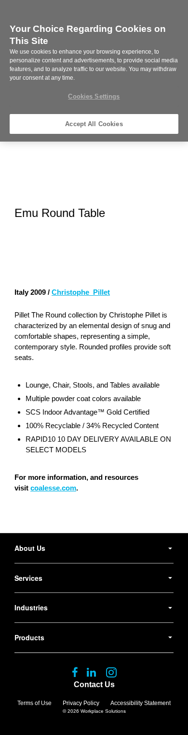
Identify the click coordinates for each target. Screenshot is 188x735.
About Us (29, 548)
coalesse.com (53, 488)
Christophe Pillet (81, 292)
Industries (31, 607)
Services (28, 578)
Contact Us (94, 684)
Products (29, 637)
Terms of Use (34, 703)
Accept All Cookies (93, 124)
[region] (94, 71)
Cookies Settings (94, 96)
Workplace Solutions (103, 711)
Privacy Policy (81, 703)
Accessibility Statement (140, 703)
